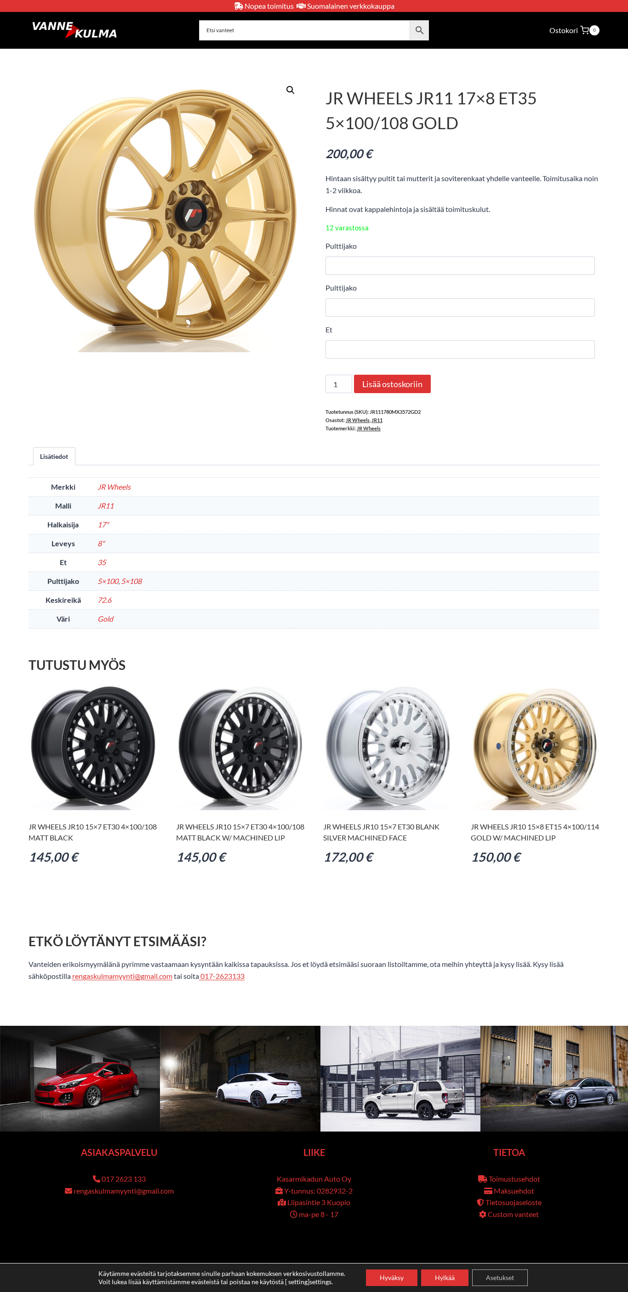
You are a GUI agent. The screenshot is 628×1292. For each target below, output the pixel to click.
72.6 (104, 599)
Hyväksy (392, 1277)
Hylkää (445, 1277)
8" (100, 543)
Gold (105, 618)
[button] (290, 90)
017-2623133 (222, 976)
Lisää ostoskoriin (392, 384)
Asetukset (500, 1277)
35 (101, 562)
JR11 (377, 420)
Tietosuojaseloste (513, 1202)
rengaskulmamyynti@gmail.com (122, 976)
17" (102, 524)
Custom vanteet (513, 1214)
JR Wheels (358, 420)
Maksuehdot (514, 1190)
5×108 (131, 581)
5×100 (107, 581)
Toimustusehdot (514, 1178)
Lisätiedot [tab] (54, 456)
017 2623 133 (124, 1178)
